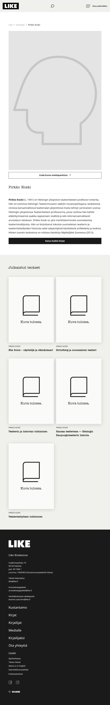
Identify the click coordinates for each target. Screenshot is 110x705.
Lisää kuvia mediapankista (53, 175)
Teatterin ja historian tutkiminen (28, 432)
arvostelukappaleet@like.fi (20, 590)
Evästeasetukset (16, 674)
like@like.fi (13, 581)
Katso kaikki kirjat (55, 240)
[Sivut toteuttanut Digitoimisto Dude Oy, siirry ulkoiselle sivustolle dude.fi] (14, 692)
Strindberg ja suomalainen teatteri (76, 350)
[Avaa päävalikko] (96, 6)
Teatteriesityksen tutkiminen (26, 517)
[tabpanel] (55, 216)
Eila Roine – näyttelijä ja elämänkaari (31, 350)
